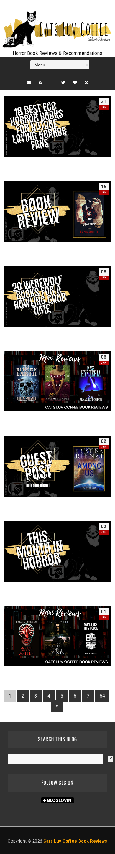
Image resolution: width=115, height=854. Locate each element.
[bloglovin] (74, 82)
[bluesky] (51, 76)
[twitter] (63, 82)
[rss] (40, 82)
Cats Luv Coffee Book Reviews (75, 841)
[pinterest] (86, 82)
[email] (28, 82)
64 (102, 696)
